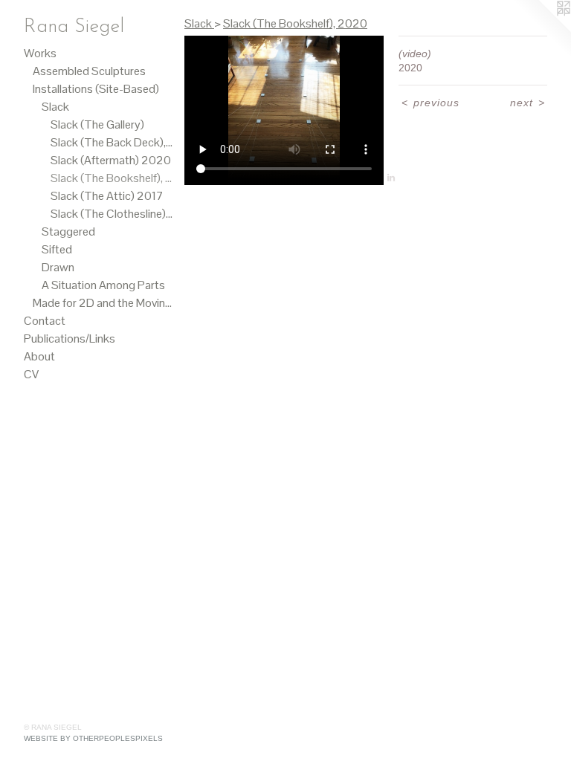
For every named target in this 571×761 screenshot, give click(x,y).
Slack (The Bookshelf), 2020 (111, 178)
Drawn (58, 267)
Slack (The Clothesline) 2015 (111, 213)
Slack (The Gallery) (97, 124)
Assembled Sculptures (89, 71)
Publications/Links (69, 338)
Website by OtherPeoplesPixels (93, 738)
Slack (55, 106)
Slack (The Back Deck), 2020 (111, 142)
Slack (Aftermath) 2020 (111, 160)
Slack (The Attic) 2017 (107, 196)
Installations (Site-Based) (96, 89)
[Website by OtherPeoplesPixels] (541, 29)
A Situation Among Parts (103, 285)
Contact (44, 320)
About (39, 356)
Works (40, 53)
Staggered (68, 231)
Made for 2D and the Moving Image (102, 303)
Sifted (57, 249)
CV (31, 374)
